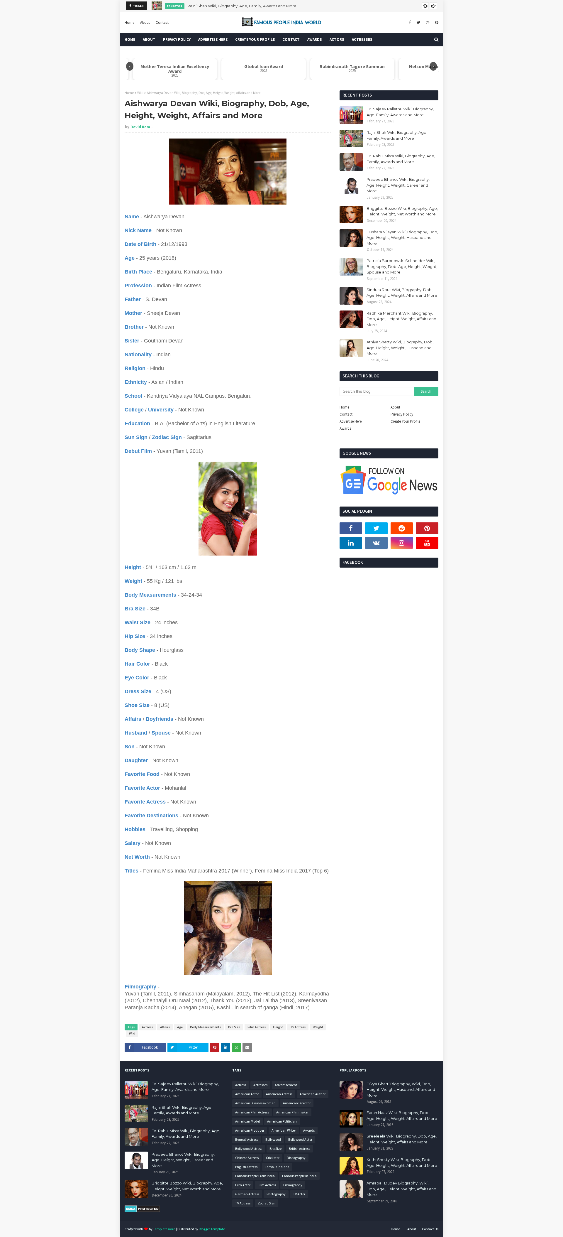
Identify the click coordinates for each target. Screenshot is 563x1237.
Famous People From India (255, 1176)
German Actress (247, 1194)
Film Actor (242, 1185)
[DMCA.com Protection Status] (142, 1211)
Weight (318, 1027)
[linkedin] (351, 543)
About (145, 22)
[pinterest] (436, 23)
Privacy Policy (402, 414)
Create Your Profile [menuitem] (255, 39)
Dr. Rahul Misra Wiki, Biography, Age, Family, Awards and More (242, 6)
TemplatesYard (164, 1229)
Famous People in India (299, 1176)
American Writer (284, 1130)
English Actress (246, 1167)
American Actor (247, 1094)
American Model (247, 1121)
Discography (296, 1157)
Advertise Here (351, 421)
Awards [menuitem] (314, 39)
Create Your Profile (405, 421)
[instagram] (428, 23)
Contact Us (430, 1229)
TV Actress (298, 1027)
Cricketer (272, 1157)
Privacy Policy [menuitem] (177, 39)
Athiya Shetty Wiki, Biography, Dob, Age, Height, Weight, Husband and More (400, 348)
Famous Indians (277, 1167)
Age (180, 1027)
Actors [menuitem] (337, 39)
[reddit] (402, 528)
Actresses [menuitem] (362, 39)
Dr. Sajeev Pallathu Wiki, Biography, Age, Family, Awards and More (400, 112)
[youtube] (427, 543)
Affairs (165, 1027)
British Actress (299, 1148)
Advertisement (286, 1085)
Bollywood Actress (248, 1148)
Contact (162, 22)
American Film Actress (252, 1112)
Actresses (260, 1085)
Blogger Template (212, 1229)
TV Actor (299, 1194)
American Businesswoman (255, 1103)
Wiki (140, 92)
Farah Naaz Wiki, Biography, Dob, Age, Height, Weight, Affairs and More (402, 1115)
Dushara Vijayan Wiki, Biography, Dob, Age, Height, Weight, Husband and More (402, 237)
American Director (297, 1103)
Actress (147, 1027)
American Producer (249, 1130)
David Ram (140, 126)
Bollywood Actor (300, 1139)
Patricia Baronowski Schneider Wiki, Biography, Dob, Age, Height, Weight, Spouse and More (402, 266)
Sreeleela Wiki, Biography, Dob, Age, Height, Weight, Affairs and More (402, 1139)
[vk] (376, 543)
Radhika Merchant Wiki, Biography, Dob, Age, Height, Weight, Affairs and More (401, 319)
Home (129, 22)
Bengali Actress (246, 1139)
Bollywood (273, 1139)
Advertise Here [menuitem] (213, 39)
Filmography (292, 1185)
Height (278, 1027)
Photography (276, 1194)
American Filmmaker (292, 1112)
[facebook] (409, 23)
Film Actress (256, 1027)
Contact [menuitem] (291, 39)
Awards (345, 428)
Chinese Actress (247, 1157)
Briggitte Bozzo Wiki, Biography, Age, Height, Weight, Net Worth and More (402, 211)
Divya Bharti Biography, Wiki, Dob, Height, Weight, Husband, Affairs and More (401, 1089)
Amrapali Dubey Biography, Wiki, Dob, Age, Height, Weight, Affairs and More (401, 1189)
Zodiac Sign (266, 1203)
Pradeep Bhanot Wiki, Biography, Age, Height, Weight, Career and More (398, 185)
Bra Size (234, 1027)
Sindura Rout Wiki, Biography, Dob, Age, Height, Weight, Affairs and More (402, 292)
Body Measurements (205, 1027)
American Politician (282, 1121)
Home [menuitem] (130, 39)
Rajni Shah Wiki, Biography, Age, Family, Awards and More (397, 135)
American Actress (279, 1094)
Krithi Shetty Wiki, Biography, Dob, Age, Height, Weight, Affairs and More (402, 1162)
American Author (312, 1094)
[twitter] (418, 23)
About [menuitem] (149, 39)
